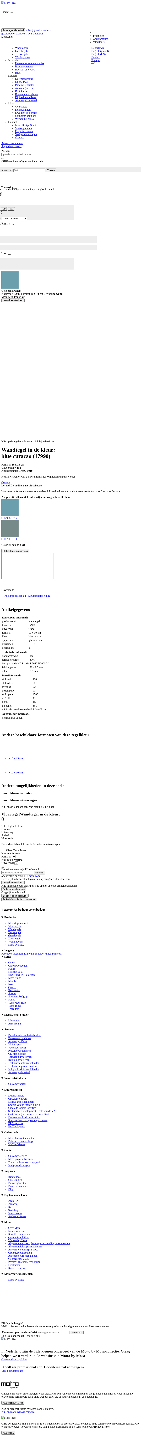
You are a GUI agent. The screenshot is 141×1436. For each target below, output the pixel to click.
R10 (4, 209)
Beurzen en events (25, 69)
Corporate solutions (25, 115)
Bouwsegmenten (24, 66)
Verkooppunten (23, 128)
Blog (17, 72)
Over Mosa (21, 106)
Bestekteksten (22, 91)
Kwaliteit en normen (26, 112)
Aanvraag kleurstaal (26, 100)
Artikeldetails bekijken (14, 889)
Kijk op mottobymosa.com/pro (18, 1411)
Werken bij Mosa (24, 118)
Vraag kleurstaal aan (13, 300)
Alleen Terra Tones (15, 850)
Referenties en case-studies (29, 63)
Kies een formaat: (10, 853)
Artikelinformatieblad (14, 595)
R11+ (11, 209)
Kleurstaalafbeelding (39, 595)
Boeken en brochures (26, 94)
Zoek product (100, 38)
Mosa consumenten (12, 143)
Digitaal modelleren (25, 97)
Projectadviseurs (24, 131)
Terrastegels (21, 54)
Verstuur (39, 872)
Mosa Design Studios (26, 125)
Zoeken (51, 170)
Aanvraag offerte (24, 88)
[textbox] (17, 154)
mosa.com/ (34, 875)
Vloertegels (99, 41)
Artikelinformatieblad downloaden (19, 899)
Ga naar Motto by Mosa (14, 1359)
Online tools (21, 81)
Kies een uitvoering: (12, 859)
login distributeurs (11, 146)
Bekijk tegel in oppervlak (15, 551)
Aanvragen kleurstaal (13, 30)
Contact (19, 137)
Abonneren (77, 1332)
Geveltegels (21, 51)
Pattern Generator (24, 85)
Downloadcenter (24, 78)
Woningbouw (22, 57)
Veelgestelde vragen (26, 134)
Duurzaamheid (23, 109)
